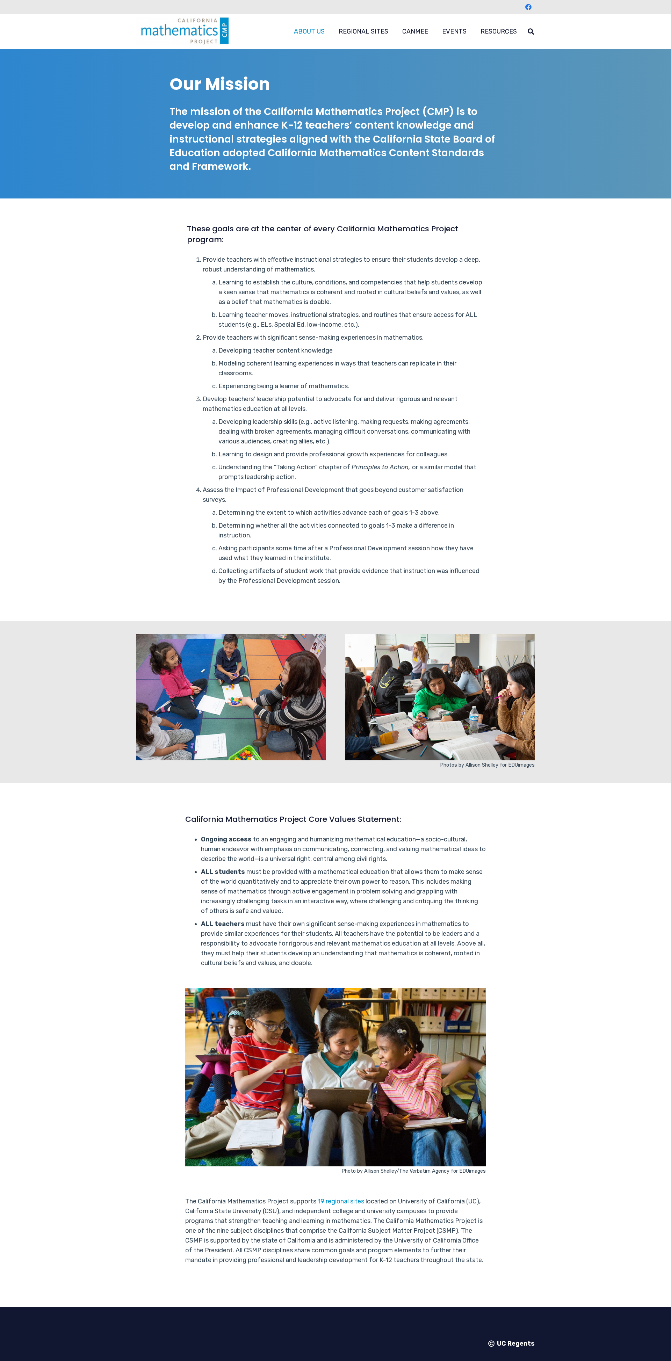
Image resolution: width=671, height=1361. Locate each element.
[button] (330, 31)
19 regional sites (341, 1201)
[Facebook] (528, 7)
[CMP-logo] (182, 31)
